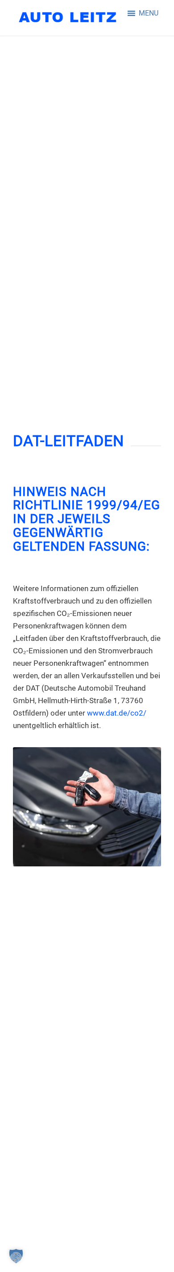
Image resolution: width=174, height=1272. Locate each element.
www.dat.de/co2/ (116, 712)
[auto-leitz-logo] (72, 18)
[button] (148, 13)
